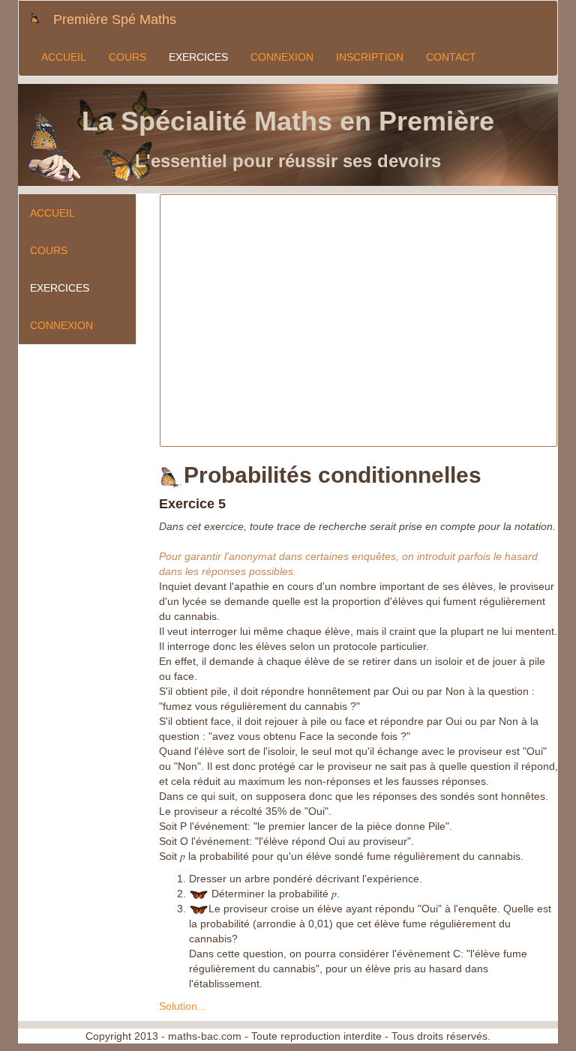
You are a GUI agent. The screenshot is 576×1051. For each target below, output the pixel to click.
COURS (127, 57)
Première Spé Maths (114, 19)
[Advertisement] (368, 341)
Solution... (182, 1006)
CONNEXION (282, 57)
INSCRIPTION (370, 57)
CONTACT (451, 57)
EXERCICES (198, 57)
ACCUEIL (63, 57)
